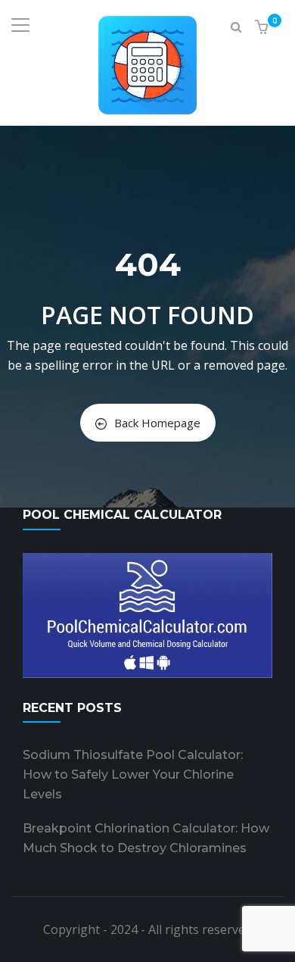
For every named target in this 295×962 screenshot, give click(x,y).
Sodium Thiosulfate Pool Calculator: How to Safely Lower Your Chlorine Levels (133, 774)
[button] (263, 27)
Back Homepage (157, 422)
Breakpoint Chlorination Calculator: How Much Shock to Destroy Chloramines (146, 838)
